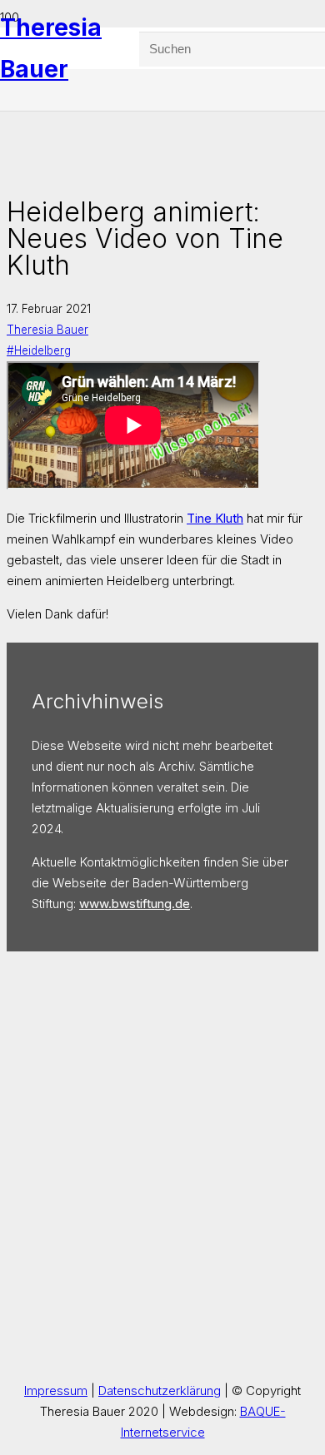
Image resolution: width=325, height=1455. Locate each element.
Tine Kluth (215, 518)
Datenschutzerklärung (159, 1390)
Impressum (56, 1390)
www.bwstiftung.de (134, 903)
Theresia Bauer (47, 329)
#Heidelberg (39, 350)
